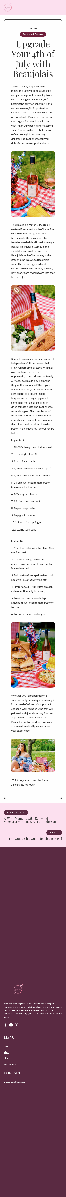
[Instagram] (11, 1025)
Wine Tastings (10, 1064)
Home (7, 1046)
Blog (6, 1058)
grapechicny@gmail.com (15, 1082)
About (6, 1052)
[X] (16, 1025)
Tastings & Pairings (33, 34)
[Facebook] (5, 1025)
